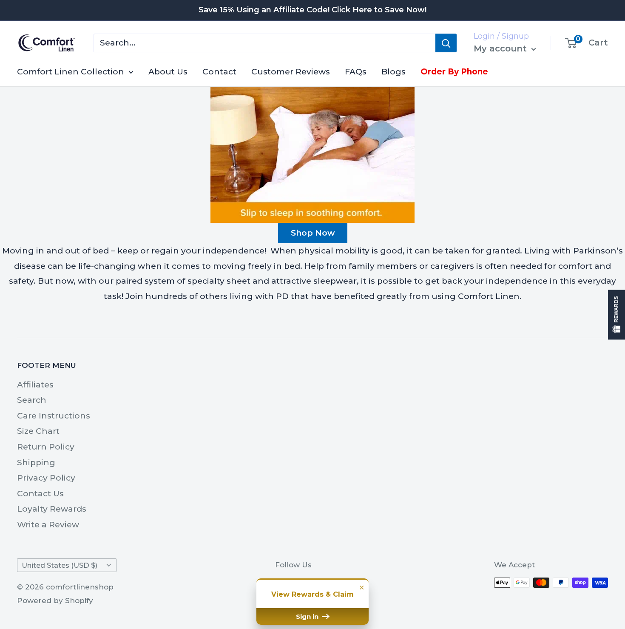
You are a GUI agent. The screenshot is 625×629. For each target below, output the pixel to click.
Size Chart (38, 431)
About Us (168, 72)
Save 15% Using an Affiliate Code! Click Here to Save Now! (312, 9)
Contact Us (40, 493)
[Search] (446, 43)
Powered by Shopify (55, 600)
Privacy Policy (46, 478)
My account (501, 48)
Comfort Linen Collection (70, 72)
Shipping (36, 462)
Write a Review (48, 524)
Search (31, 400)
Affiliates (35, 385)
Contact (219, 72)
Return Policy (45, 447)
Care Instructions (53, 416)
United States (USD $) (59, 565)
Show (616, 314)
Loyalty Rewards (51, 509)
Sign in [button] (308, 616)
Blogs (393, 72)
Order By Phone (454, 72)
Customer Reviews (290, 72)
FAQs (355, 72)
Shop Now (313, 233)
